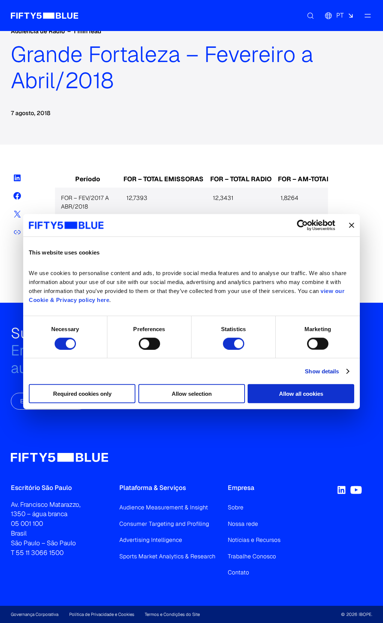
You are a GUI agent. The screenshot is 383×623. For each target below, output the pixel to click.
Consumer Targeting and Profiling (164, 524)
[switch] (149, 343)
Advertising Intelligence (150, 540)
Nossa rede (243, 524)
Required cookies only (82, 394)
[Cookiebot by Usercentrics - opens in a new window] (302, 225)
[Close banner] (351, 225)
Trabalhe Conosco (252, 556)
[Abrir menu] (367, 15)
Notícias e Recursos (254, 540)
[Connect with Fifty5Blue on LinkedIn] (341, 490)
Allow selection (192, 394)
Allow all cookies (301, 394)
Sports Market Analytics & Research (167, 556)
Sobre (235, 507)
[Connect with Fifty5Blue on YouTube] (356, 490)
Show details (322, 371)
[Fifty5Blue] (44, 15)
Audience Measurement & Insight (163, 507)
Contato (238, 572)
